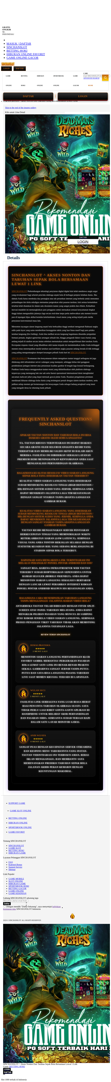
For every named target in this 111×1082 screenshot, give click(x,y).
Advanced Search (91, 78)
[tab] (13, 257)
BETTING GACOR (17, 888)
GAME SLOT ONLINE (20, 811)
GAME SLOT (15, 848)
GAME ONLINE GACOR (22, 57)
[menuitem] (9, 80)
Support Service (15, 867)
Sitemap (12, 869)
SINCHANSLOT (16, 47)
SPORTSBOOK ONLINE (20, 827)
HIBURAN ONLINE (18, 823)
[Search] (105, 78)
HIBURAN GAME (17, 853)
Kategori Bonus (15, 864)
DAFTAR (28, 96)
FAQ (11, 862)
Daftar (20, 69)
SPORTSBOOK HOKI (19, 886)
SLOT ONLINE (16, 881)
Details (13, 257)
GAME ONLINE (16, 891)
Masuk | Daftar (18, 43)
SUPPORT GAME (17, 803)
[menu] (42, 80)
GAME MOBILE (16, 879)
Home (5, 101)
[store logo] (8, 65)
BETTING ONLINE (18, 818)
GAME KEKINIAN (17, 893)
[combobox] (96, 76)
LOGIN (82, 96)
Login (6, 69)
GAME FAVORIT (17, 832)
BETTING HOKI (16, 50)
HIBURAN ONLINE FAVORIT (25, 54)
